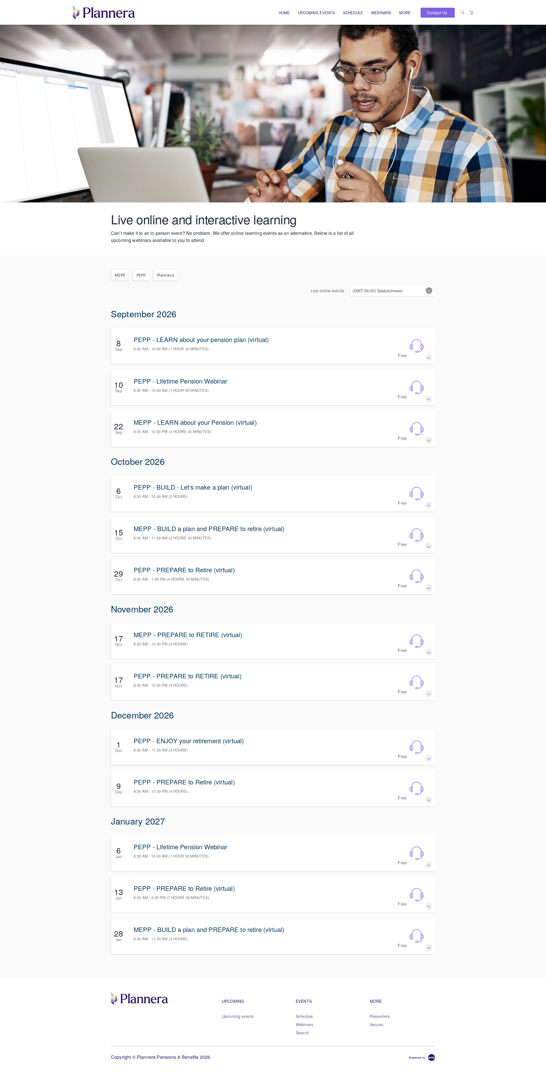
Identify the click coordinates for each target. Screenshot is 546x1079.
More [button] (405, 12)
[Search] (462, 12)
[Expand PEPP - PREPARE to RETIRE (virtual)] (428, 693)
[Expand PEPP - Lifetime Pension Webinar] (428, 398)
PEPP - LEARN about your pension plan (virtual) (201, 339)
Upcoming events (316, 12)
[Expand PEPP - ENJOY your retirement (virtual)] (428, 758)
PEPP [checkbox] (141, 275)
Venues (376, 1024)
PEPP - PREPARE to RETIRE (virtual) (187, 675)
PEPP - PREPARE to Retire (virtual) (184, 569)
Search (302, 1032)
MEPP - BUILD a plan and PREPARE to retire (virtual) (209, 528)
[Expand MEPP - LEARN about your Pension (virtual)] (428, 440)
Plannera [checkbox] (165, 275)
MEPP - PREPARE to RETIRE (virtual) (188, 634)
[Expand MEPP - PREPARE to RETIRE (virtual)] (428, 652)
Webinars (381, 12)
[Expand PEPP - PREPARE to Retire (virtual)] (428, 587)
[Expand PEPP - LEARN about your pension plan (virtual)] (428, 357)
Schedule (353, 12)
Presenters (380, 1016)
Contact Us (437, 12)
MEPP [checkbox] (120, 275)
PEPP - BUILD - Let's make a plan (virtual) (193, 486)
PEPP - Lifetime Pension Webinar (180, 380)
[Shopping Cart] (471, 12)
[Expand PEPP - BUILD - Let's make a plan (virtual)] (428, 505)
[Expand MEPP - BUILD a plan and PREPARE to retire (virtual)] (428, 546)
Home (284, 12)
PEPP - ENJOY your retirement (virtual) (189, 740)
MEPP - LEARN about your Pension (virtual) (195, 422)
